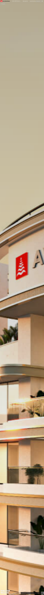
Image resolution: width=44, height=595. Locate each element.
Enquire (38, 1)
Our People (33, 1)
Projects (25, 1)
